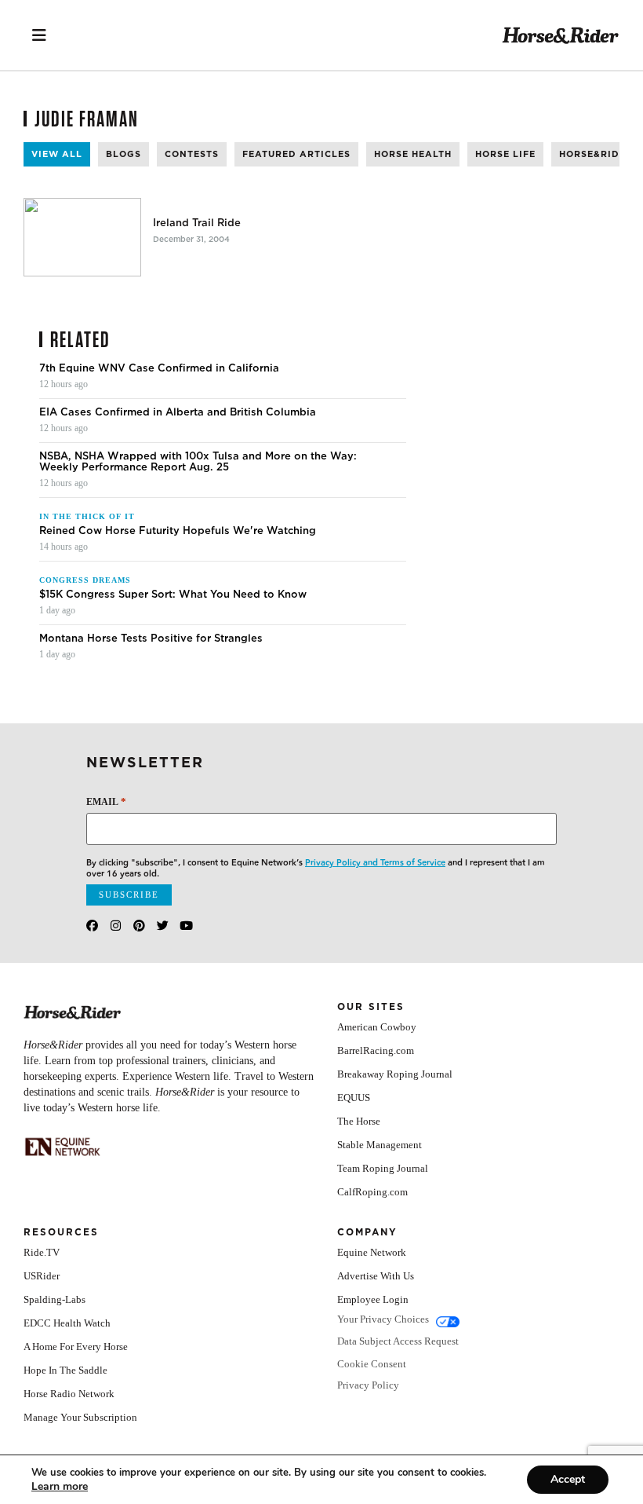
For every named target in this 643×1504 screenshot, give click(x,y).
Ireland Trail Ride (197, 223)
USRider (42, 1276)
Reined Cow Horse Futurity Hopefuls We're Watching (177, 530)
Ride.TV (42, 1252)
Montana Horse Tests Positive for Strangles (151, 638)
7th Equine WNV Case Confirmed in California (159, 368)
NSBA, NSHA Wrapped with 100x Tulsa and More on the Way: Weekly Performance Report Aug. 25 (198, 462)
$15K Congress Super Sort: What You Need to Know (173, 594)
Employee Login (373, 1299)
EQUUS (353, 1097)
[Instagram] (116, 925)
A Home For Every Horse (76, 1346)
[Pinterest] (139, 925)
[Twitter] (163, 925)
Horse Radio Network (69, 1394)
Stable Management (379, 1145)
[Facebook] (92, 925)
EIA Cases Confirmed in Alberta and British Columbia (177, 412)
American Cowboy (376, 1027)
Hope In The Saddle (65, 1370)
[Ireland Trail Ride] (82, 237)
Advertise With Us (375, 1276)
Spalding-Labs (54, 1299)
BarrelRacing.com (375, 1050)
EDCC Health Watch (67, 1323)
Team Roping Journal (382, 1168)
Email (106, 801)
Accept (567, 1479)
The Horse (358, 1121)
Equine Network (371, 1252)
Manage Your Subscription (80, 1417)
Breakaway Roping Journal (394, 1074)
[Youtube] (186, 925)
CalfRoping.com (372, 1192)
